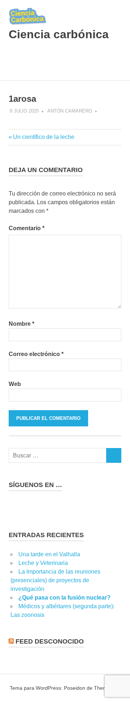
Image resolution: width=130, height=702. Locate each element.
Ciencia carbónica (59, 34)
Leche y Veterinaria (43, 563)
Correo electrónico (36, 354)
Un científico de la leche (43, 137)
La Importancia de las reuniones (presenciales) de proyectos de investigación (55, 580)
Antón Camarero (69, 111)
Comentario (26, 228)
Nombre (21, 324)
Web (15, 384)
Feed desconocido (50, 641)
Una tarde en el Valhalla (49, 554)
